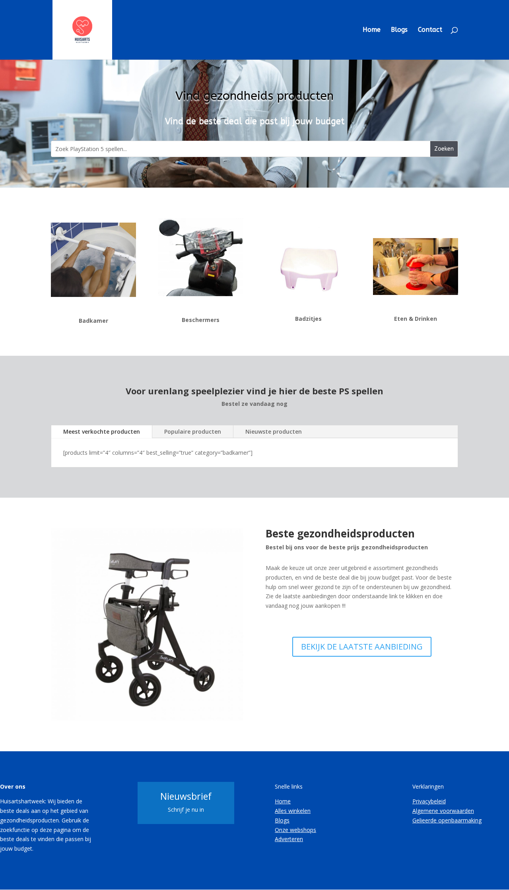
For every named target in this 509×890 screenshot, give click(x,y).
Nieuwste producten (273, 431)
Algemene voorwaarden (443, 810)
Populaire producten (192, 431)
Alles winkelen (293, 810)
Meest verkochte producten (101, 431)
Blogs (399, 30)
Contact (430, 30)
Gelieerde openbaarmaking (447, 820)
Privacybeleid (429, 801)
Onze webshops (295, 830)
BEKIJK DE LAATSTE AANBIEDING (362, 646)
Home (372, 30)
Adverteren (289, 839)
